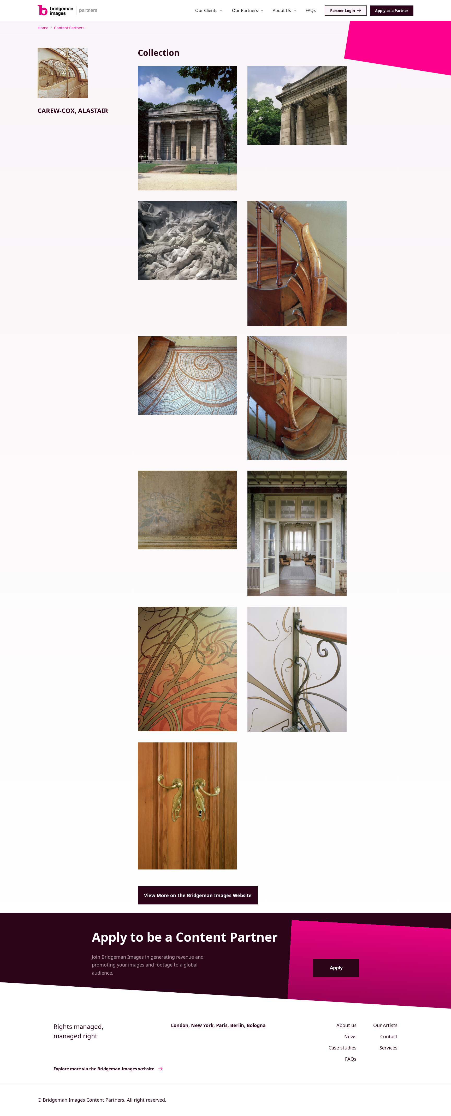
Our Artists (385, 1025)
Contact (388, 1036)
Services (388, 1048)
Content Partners (69, 27)
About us (346, 1025)
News (350, 1036)
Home (43, 27)
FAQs (311, 10)
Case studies (343, 1048)
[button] (209, 10)
